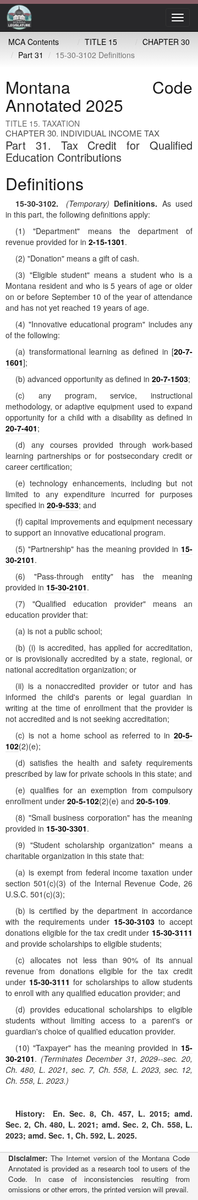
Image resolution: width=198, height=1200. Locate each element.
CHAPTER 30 (166, 41)
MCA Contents (33, 41)
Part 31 (30, 54)
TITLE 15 (101, 41)
